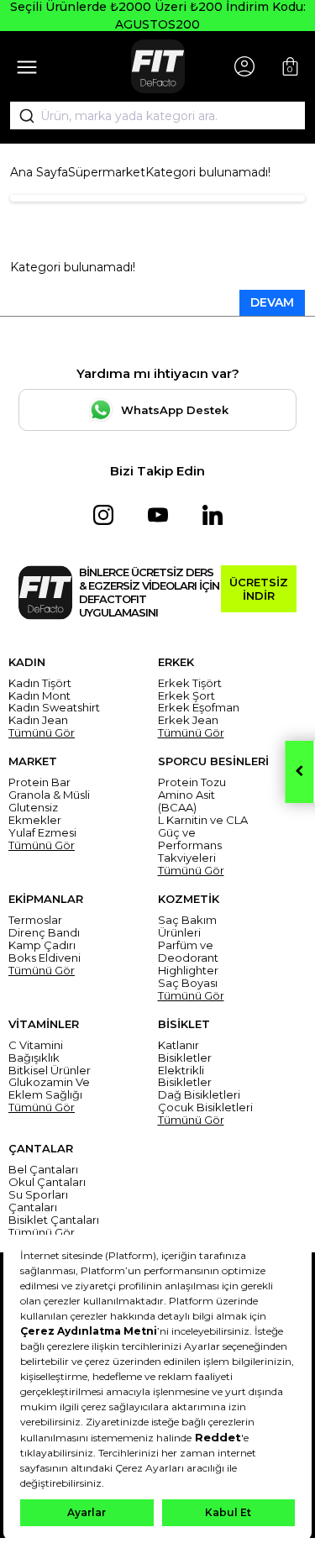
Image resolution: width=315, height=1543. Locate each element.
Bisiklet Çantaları (53, 1220)
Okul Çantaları (47, 1182)
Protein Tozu (192, 782)
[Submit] (21, 116)
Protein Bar (39, 782)
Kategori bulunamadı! (207, 172)
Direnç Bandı (44, 932)
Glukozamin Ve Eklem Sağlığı (49, 1088)
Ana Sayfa (39, 172)
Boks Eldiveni (44, 958)
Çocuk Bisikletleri (205, 1107)
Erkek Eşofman (198, 707)
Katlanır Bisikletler (185, 1051)
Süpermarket (106, 172)
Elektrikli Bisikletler (185, 1076)
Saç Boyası (188, 983)
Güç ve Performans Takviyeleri (190, 845)
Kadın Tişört (39, 683)
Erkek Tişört (190, 683)
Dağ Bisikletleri (199, 1095)
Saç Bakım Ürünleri (187, 926)
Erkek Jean (188, 720)
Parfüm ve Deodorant (188, 951)
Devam (272, 302)
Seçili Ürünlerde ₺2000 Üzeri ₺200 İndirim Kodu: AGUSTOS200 (158, 15)
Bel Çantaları (43, 1169)
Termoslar (35, 920)
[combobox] (157, 116)
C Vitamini (35, 1045)
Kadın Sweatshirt (54, 707)
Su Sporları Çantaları (38, 1201)
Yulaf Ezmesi (42, 833)
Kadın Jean (38, 720)
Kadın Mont (39, 696)
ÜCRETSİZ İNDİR (258, 588)
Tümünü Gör (41, 733)
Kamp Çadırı (42, 945)
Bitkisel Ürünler (49, 1070)
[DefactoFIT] (158, 66)
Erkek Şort (186, 696)
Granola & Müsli (49, 795)
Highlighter (188, 970)
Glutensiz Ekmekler (34, 814)
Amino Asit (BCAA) (186, 801)
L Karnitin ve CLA (203, 820)
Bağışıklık (34, 1058)
